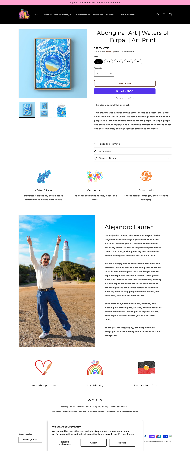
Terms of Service (119, 406)
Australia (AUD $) (29, 439)
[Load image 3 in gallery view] (61, 109)
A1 (138, 61)
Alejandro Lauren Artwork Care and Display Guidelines (78, 411)
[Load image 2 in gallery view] (44, 109)
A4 (108, 61)
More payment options (125, 98)
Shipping (110, 52)
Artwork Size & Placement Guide (122, 411)
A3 (118, 61)
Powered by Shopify (164, 441)
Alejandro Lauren (150, 441)
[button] (38, 15)
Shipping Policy (100, 406)
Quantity (98, 68)
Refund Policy (84, 406)
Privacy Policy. (126, 434)
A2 (128, 61)
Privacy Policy (68, 406)
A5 (98, 61)
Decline (122, 442)
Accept (93, 442)
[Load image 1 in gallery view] (27, 109)
